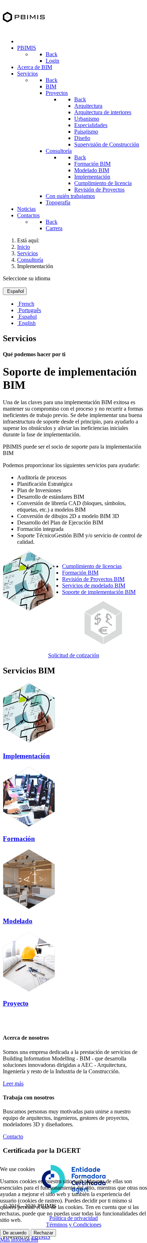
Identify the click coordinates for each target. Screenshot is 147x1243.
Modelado (17, 921)
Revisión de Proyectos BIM (93, 579)
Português (29, 310)
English (26, 323)
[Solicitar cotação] (103, 642)
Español (15, 291)
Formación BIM (80, 573)
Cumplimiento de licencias (92, 566)
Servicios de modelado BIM (93, 585)
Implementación (26, 756)
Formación (19, 838)
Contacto (13, 1136)
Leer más (13, 1083)
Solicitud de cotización (73, 655)
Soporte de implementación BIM (99, 592)
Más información (19, 1240)
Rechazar (43, 1232)
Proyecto (16, 1003)
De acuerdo (14, 1232)
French (25, 304)
